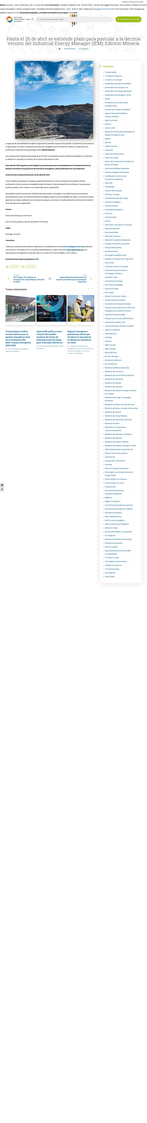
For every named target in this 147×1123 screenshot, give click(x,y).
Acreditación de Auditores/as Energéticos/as (116, 104)
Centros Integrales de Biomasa (117, 172)
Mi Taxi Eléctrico (111, 364)
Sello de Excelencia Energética (117, 524)
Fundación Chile (111, 277)
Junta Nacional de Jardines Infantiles (119, 326)
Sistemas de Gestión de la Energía (118, 539)
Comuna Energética (14, 349)
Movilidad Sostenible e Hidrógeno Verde (51, 346)
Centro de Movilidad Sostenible (117, 168)
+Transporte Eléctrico (113, 76)
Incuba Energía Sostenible (115, 300)
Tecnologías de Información (116, 561)
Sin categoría (31, 266)
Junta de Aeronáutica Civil (115, 322)
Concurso (108, 213)
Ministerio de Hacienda (113, 387)
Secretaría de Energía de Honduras (118, 509)
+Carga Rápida (110, 72)
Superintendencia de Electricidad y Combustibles (118, 552)
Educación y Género (113, 236)
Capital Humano (111, 146)
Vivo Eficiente (110, 573)
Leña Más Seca (110, 333)
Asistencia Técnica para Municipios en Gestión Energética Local (120, 133)
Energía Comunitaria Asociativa (117, 244)
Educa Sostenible (111, 232)
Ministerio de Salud (112, 423)
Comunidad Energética (114, 209)
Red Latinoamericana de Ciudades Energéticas (114, 492)
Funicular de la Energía (114, 281)
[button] (132, 2)
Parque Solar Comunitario (115, 461)
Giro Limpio (109, 292)
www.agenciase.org (75, 250)
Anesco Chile (110, 128)
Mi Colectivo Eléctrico (113, 360)
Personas (108, 464)
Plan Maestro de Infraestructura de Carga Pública (118, 474)
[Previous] (89, 288)
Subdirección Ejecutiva (113, 543)
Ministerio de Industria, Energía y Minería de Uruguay (120, 392)
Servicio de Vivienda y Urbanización (118, 532)
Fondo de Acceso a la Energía (116, 266)
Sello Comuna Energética (115, 520)
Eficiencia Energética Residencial (117, 240)
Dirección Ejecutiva (112, 228)
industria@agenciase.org (73, 246)
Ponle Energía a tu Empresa (116, 479)
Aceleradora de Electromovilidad (118, 83)
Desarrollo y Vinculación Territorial (118, 225)
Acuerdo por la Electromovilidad (117, 109)
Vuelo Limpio (110, 576)
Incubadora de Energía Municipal (118, 304)
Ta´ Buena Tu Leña (112, 558)
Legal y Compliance (112, 330)
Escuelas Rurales (111, 251)
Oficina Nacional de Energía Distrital (119, 449)
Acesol (107, 99)
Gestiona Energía (111, 289)
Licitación (108, 337)
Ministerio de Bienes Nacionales (117, 368)
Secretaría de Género (113, 513)
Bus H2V (108, 142)
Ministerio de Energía (113, 383)
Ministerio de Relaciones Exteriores (118, 420)
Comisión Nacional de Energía (116, 198)
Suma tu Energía (111, 547)
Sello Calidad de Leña (113, 516)
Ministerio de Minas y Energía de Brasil (119, 404)
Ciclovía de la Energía (113, 190)
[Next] (92, 288)
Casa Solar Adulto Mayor (114, 154)
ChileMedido (109, 187)
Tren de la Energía (112, 569)
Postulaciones (110, 487)
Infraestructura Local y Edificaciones (119, 318)
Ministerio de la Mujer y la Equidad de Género (118, 399)
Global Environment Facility (115, 296)
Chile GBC (109, 183)
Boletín (107, 139)
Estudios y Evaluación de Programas (119, 259)
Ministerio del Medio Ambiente (116, 442)
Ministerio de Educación (114, 379)
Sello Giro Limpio (111, 528)
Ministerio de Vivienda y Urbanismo (118, 434)
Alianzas (108, 124)
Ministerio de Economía (114, 371)
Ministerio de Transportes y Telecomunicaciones (115, 429)
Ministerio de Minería (113, 412)
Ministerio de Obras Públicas (116, 416)
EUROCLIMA (109, 263)
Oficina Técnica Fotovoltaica (116, 453)
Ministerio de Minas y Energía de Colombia (121, 408)
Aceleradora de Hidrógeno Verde (118, 95)
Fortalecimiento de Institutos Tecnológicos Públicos (116, 272)
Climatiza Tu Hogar (112, 194)
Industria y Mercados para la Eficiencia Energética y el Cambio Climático (81, 351)
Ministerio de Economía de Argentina (119, 375)
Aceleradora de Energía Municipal (118, 91)
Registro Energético (112, 501)
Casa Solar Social (111, 158)
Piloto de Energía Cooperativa (116, 468)
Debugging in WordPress (102, 9)
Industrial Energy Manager (115, 314)
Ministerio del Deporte (113, 438)
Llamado (108, 341)
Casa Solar (109, 150)
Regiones (108, 497)
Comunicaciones (111, 206)
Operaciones (110, 457)
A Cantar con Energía (113, 80)
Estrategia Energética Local (115, 255)
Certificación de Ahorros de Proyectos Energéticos (115, 177)
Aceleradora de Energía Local (116, 87)
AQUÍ (36, 259)
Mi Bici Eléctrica (111, 352)
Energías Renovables (113, 247)
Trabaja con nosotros (113, 565)
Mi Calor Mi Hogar (111, 356)
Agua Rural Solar (111, 120)
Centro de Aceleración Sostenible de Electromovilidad (119, 163)
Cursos (107, 221)
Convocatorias (110, 217)
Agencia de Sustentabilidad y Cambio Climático (116, 115)
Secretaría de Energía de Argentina (119, 505)
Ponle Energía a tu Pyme (114, 483)
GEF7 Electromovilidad (113, 285)
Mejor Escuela (110, 345)
